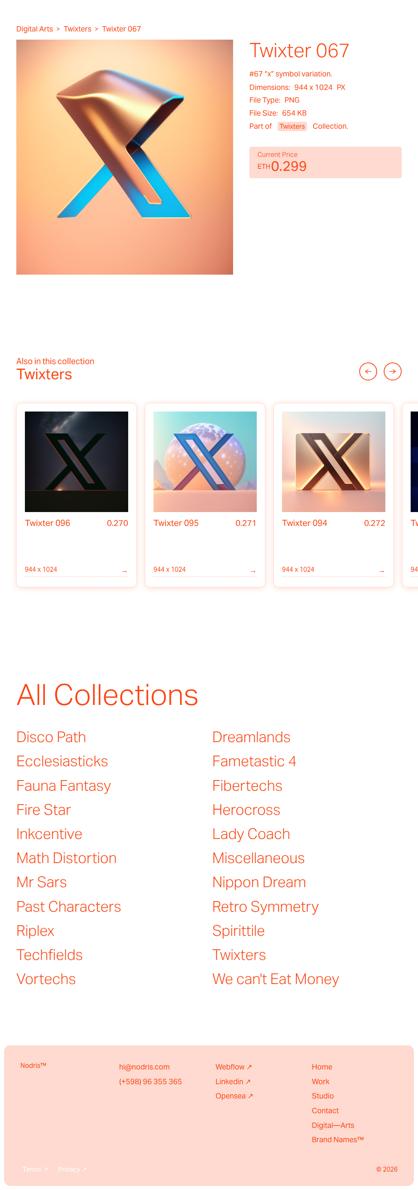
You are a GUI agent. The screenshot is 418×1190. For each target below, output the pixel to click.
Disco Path (51, 736)
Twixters (77, 29)
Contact (325, 1110)
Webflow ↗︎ (234, 1066)
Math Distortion (66, 857)
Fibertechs (247, 785)
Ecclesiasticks (62, 761)
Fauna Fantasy (63, 785)
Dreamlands (251, 736)
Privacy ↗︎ (72, 1169)
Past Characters (68, 906)
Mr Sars (41, 881)
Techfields (49, 954)
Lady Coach (251, 833)
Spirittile (238, 930)
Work (320, 1081)
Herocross (246, 809)
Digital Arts (34, 29)
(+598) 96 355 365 (150, 1081)
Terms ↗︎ (35, 1169)
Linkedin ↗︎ (233, 1081)
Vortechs (46, 978)
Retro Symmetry (265, 906)
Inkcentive (49, 833)
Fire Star (43, 809)
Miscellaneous (258, 857)
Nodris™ (33, 1065)
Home (322, 1066)
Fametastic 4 (254, 761)
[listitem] (76, 495)
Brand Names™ (338, 1139)
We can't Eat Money (275, 978)
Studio (323, 1096)
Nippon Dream (259, 881)
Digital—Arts (333, 1125)
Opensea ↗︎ (234, 1096)
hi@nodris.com (144, 1066)
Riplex (35, 930)
